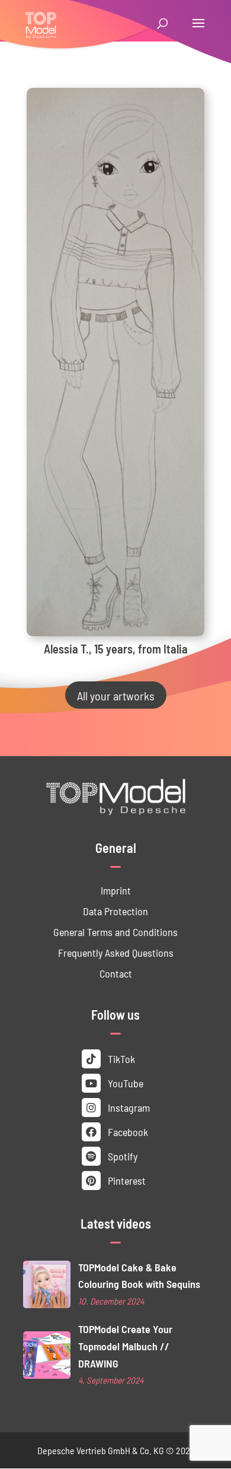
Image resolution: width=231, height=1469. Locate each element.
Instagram (127, 1107)
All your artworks (116, 695)
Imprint (116, 890)
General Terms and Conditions (115, 931)
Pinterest (125, 1180)
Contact (116, 973)
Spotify (121, 1156)
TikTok (120, 1058)
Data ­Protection (115, 911)
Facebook (126, 1131)
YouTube (124, 1083)
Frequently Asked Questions (116, 952)
